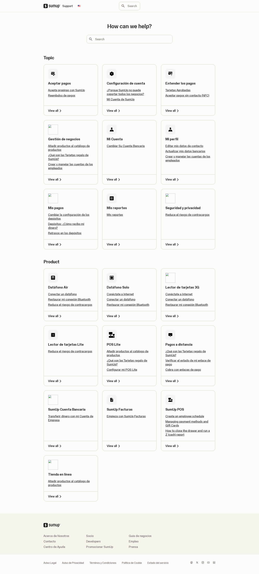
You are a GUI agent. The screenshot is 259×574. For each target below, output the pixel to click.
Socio (90, 536)
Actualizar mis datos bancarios (185, 151)
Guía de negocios (140, 536)
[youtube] (208, 563)
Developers (93, 541)
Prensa (133, 547)
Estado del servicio (158, 562)
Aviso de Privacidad (73, 562)
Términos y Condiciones (103, 562)
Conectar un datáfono (62, 294)
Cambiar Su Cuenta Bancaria (126, 146)
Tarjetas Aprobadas (177, 90)
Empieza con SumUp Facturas (126, 416)
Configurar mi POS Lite (122, 369)
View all (53, 110)
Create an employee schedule (184, 416)
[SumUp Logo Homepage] (53, 6)
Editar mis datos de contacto (184, 146)
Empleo (133, 541)
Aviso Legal (50, 562)
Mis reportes (115, 215)
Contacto (50, 541)
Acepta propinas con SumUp (66, 90)
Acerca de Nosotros (56, 536)
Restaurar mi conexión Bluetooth (69, 299)
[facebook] (191, 563)
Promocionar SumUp (99, 547)
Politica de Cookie (132, 562)
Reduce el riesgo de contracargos (187, 215)
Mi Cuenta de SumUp (120, 99)
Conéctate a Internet (120, 294)
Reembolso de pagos (61, 95)
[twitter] (197, 563)
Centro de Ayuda (54, 547)
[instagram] (202, 563)
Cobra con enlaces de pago (183, 369)
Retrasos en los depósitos (64, 233)
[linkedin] (214, 563)
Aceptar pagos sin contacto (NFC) (187, 95)
